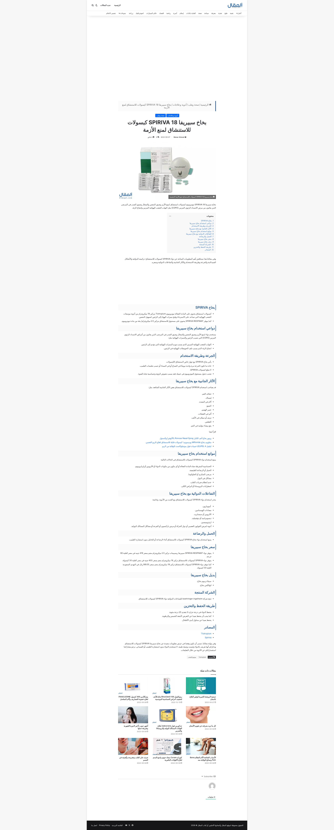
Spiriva (208, 637)
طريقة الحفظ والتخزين (202, 247)
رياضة (168, 13)
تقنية (231, 13)
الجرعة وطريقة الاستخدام (201, 226)
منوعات (123, 13)
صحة (200, 13)
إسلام (182, 13)
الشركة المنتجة (205, 244)
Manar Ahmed (179, 137)
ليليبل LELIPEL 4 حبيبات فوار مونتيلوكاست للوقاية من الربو (186, 446)
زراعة (131, 13)
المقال (224, 825)
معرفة (213, 13)
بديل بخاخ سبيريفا (204, 242)
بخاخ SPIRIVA (206, 221)
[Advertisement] (167, 59)
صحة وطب (193, 104)
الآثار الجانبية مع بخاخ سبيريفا (199, 229)
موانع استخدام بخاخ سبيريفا (201, 231)
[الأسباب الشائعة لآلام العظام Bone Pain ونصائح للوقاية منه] (201, 746)
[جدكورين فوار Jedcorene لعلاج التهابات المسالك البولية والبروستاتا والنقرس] (167, 714)
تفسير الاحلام (111, 13)
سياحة (206, 13)
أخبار (239, 13)
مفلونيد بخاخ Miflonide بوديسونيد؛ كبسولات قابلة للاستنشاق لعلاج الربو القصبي (178, 442)
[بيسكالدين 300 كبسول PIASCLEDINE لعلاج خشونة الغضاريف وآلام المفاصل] (133, 685)
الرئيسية (117, 5)
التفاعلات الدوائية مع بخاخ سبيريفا (198, 234)
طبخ (226, 13)
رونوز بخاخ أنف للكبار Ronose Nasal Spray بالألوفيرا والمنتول (185, 438)
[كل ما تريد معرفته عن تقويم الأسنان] (201, 714)
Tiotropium (206, 633)
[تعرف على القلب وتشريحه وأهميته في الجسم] (133, 746)
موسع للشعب (192, 657)
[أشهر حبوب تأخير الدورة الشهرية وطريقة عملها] (133, 714)
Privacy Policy (104, 825)
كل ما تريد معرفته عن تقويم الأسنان (202, 726)
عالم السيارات (151, 13)
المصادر (208, 250)
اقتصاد (161, 13)
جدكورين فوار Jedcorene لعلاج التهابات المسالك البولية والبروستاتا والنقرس (169, 728)
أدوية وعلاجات (180, 104)
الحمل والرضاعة (205, 236)
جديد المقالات (105, 5)
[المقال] (235, 5)
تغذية (220, 13)
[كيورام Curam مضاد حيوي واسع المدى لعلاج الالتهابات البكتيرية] (167, 746)
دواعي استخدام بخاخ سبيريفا (200, 223)
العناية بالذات (191, 13)
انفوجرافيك (140, 13)
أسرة (175, 13)
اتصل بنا (94, 825)
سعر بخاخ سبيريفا (204, 239)
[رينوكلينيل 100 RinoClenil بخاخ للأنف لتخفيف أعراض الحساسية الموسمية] (167, 685)
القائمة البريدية (117, 825)
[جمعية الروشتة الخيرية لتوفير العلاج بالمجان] (201, 685)
